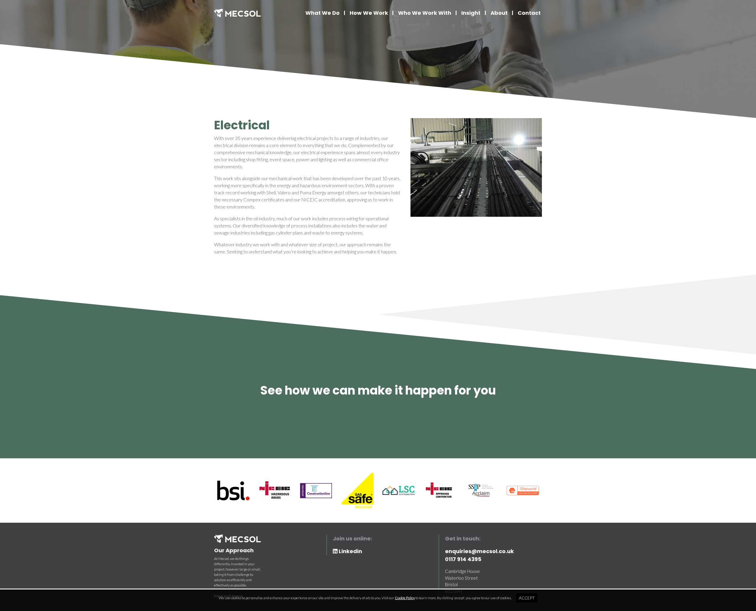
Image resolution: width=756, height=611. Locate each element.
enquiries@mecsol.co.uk (479, 551)
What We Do (322, 13)
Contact (529, 13)
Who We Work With (424, 13)
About (499, 13)
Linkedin (350, 551)
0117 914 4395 (463, 559)
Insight (470, 13)
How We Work (369, 13)
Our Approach (234, 550)
